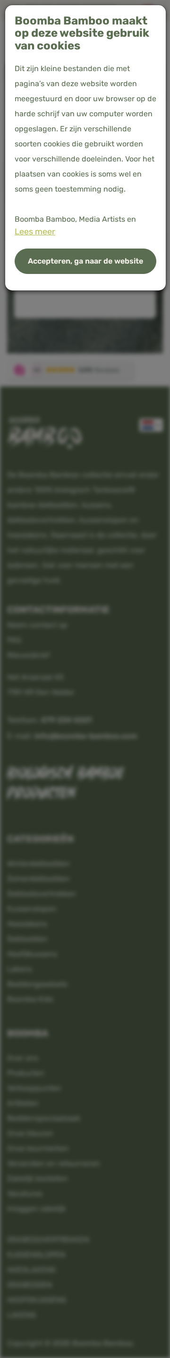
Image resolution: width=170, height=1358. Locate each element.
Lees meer (35, 231)
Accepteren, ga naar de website (85, 261)
